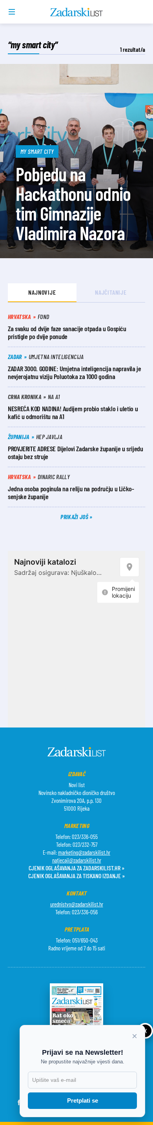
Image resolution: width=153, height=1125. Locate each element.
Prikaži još (74, 516)
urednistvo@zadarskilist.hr (76, 904)
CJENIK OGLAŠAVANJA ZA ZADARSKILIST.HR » (76, 868)
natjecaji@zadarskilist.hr (76, 860)
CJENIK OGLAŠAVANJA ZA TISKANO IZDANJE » (76, 875)
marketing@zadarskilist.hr (84, 852)
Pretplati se (82, 1100)
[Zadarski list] (76, 12)
